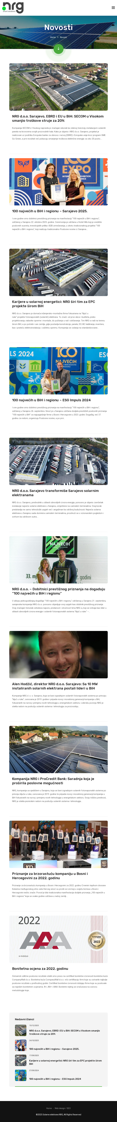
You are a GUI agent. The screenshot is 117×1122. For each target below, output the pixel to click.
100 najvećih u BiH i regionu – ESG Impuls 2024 (51, 400)
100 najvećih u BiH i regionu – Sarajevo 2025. (49, 211)
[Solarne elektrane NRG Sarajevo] (13, 8)
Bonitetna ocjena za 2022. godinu (40, 969)
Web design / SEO (63, 1108)
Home (53, 37)
